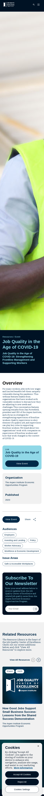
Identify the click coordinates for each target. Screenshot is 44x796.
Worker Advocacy (12, 545)
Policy (33, 540)
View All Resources (20, 660)
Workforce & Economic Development (21, 551)
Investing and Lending (14, 540)
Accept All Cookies (22, 774)
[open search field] (34, 4)
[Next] (37, 658)
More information (23, 768)
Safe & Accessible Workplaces (18, 564)
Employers (9, 535)
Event (17, 337)
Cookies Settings (22, 789)
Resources (7, 337)
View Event (22, 464)
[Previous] (32, 658)
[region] (22, 769)
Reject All (22, 782)
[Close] (38, 746)
